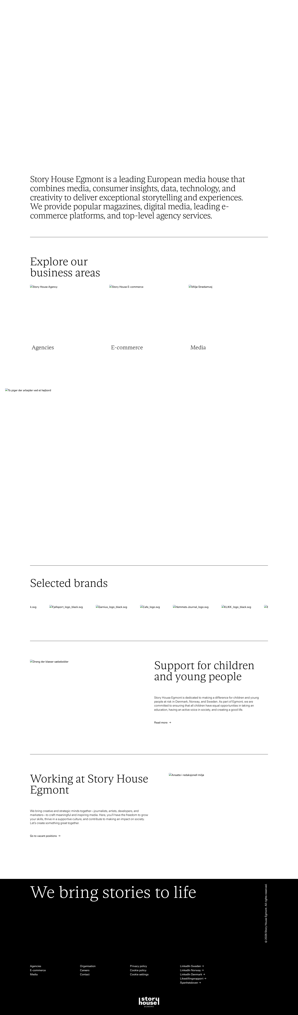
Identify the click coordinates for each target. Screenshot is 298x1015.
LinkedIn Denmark (192, 974)
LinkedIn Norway (192, 970)
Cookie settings (139, 974)
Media (34, 974)
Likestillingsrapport (193, 978)
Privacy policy (138, 966)
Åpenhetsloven (190, 982)
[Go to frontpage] (40, 5)
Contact (85, 974)
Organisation (88, 966)
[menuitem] (115, 8)
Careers (85, 970)
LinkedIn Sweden (192, 966)
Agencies (36, 966)
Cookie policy (138, 970)
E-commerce (38, 970)
